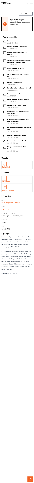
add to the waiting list (27, 27)
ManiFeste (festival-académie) (10, 203)
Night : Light (5, 209)
